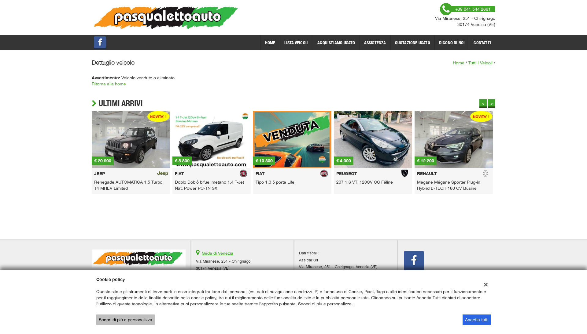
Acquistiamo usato (336, 42)
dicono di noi (452, 42)
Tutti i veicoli (480, 62)
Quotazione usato (412, 42)
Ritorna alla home (109, 83)
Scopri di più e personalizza (125, 319)
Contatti (482, 42)
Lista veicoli (296, 42)
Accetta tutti (476, 319)
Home (270, 42)
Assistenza (375, 42)
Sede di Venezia (217, 253)
